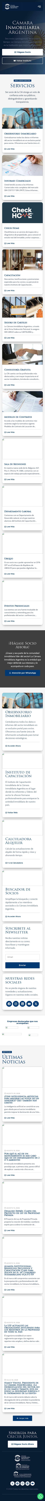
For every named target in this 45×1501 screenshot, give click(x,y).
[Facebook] (9, 1004)
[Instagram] (16, 1004)
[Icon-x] (12, 1483)
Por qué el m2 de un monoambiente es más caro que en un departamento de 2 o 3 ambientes (21, 1157)
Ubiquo (8, 559)
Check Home (11, 228)
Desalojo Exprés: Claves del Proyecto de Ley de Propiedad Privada (22, 1213)
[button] (22, 1418)
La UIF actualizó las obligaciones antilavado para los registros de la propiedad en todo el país (22, 1329)
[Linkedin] (22, 1004)
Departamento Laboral (17, 512)
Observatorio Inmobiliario (20, 134)
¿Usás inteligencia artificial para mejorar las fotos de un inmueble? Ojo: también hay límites (21, 1100)
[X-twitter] (36, 1004)
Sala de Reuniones (15, 464)
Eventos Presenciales (16, 606)
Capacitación (12, 275)
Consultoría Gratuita (17, 370)
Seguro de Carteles (15, 323)
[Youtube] (29, 1004)
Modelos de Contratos (18, 417)
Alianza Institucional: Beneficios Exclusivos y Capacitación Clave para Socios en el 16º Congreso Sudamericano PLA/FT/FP (19, 1270)
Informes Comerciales (17, 181)
